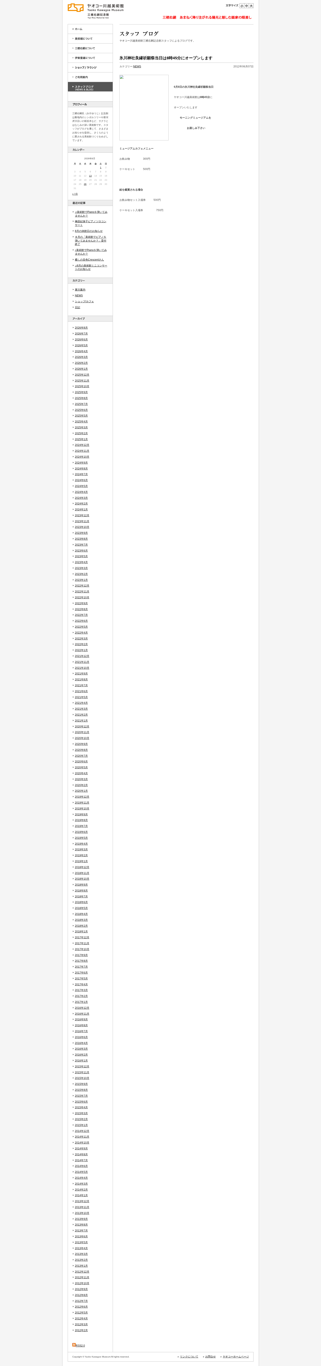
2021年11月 (82, 662)
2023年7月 (81, 544)
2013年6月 (81, 1236)
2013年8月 (81, 1224)
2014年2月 (81, 1189)
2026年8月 (81, 327)
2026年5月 (81, 345)
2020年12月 (82, 726)
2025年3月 (81, 427)
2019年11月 (82, 802)
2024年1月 (81, 509)
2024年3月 (81, 497)
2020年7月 (81, 755)
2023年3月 (81, 568)
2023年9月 (81, 532)
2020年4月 (81, 773)
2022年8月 (81, 609)
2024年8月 (81, 468)
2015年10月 (82, 1078)
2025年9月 (81, 392)
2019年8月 (81, 820)
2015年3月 (81, 1113)
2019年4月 (81, 843)
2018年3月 (81, 919)
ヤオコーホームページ (236, 1356)
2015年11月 (82, 1072)
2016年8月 (81, 1025)
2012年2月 (81, 1330)
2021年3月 (81, 708)
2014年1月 (81, 1195)
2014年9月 (81, 1148)
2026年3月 (81, 357)
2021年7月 (81, 685)
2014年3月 (81, 1183)
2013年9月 (81, 1219)
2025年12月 (82, 374)
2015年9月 (81, 1084)
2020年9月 (81, 744)
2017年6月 (81, 972)
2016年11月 (82, 1013)
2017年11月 (82, 943)
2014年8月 (81, 1154)
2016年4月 (81, 1043)
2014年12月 (82, 1131)
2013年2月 (81, 1259)
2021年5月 (81, 697)
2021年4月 (81, 702)
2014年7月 (81, 1160)
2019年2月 (81, 855)
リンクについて (189, 1356)
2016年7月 (81, 1031)
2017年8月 (81, 960)
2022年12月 (82, 585)
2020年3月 (81, 779)
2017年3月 (81, 990)
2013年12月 (82, 1201)
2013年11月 (82, 1207)
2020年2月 (81, 785)
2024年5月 (81, 486)
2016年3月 (81, 1048)
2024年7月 (81, 474)
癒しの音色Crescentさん (89, 259)
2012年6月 (81, 1306)
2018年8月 (81, 890)
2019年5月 (81, 837)
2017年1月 (81, 1001)
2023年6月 (81, 550)
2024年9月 (81, 462)
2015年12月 (82, 1066)
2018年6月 (81, 902)
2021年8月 (81, 679)
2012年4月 (81, 1318)
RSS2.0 (80, 1345)
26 (85, 184)
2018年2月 (81, 925)
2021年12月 (82, 656)
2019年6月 (81, 832)
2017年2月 (81, 996)
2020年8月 (81, 749)
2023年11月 (82, 521)
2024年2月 (81, 503)
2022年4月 (81, 632)
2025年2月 (81, 433)
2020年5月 (81, 767)
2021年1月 (81, 720)
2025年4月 (81, 421)
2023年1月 (81, 579)
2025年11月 (82, 380)
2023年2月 (81, 574)
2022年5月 (81, 626)
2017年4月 (81, 984)
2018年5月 (81, 908)
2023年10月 (82, 527)
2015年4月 (81, 1107)
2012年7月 (81, 1301)
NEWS (79, 295)
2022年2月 (81, 644)
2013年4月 (81, 1248)
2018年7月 (81, 896)
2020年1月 (81, 790)
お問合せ (210, 1356)
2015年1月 (81, 1125)
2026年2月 (81, 362)
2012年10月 (82, 1283)
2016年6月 (81, 1037)
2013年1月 (81, 1265)
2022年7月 (81, 614)
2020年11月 (82, 732)
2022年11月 (82, 591)
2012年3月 (81, 1324)
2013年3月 (81, 1254)
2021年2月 (81, 714)
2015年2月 (81, 1119)
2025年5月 (81, 415)
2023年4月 (81, 562)
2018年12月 (82, 867)
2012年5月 (81, 1312)
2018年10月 (82, 878)
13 (90, 176)
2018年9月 (81, 884)
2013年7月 (81, 1230)
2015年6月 (81, 1101)
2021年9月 (81, 673)
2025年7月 (81, 404)
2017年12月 (82, 937)
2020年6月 (81, 761)
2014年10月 (82, 1142)
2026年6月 (81, 339)
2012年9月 (81, 1289)
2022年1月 (81, 650)
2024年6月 (81, 480)
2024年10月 (82, 456)
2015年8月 (81, 1089)
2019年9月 (81, 814)
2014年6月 (81, 1166)
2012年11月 (82, 1277)
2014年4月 (81, 1177)
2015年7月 (81, 1095)
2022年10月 (82, 597)
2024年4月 (81, 492)
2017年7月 (81, 966)
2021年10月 (82, 667)
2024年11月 (82, 450)
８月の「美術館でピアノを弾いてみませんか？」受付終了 (90, 240)
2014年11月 (82, 1136)
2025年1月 (81, 439)
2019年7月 (81, 826)
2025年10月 (82, 386)
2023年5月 (81, 556)
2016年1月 (81, 1060)
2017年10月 (82, 949)
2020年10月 (82, 738)
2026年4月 (81, 351)
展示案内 (80, 289)
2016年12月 (82, 1007)
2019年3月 (81, 849)
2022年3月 (81, 638)
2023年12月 (82, 515)
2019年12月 (82, 796)
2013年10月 (82, 1213)
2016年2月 (81, 1054)
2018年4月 (81, 914)
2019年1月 (81, 861)
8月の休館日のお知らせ (89, 231)
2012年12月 (82, 1271)
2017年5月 (81, 978)
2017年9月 (81, 955)
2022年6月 (81, 620)
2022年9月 (81, 603)
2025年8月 (81, 398)
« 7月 (75, 194)
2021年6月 (81, 691)
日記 (77, 307)
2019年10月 (82, 808)
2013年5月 (81, 1242)
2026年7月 (81, 333)
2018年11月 (82, 873)
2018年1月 (81, 931)
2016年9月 (81, 1019)
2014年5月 (81, 1171)
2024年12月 (82, 445)
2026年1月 (81, 368)
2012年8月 (81, 1295)
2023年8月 (81, 538)
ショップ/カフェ (84, 301)
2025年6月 (81, 410)
